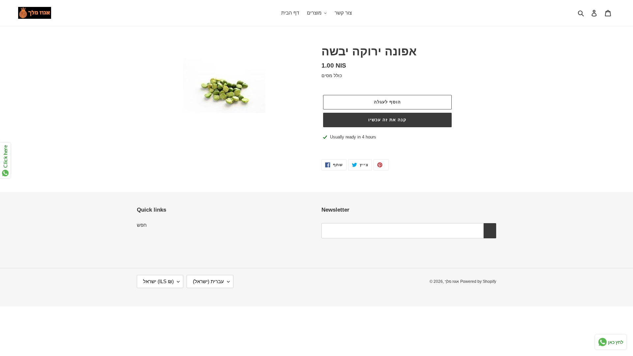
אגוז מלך (452, 281)
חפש (142, 225)
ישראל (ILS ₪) (158, 281)
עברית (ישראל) (208, 281)
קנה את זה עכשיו (387, 119)
